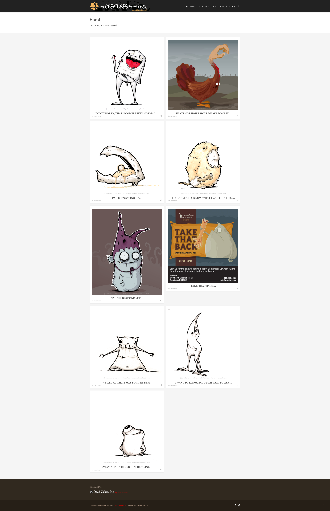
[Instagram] (238, 505)
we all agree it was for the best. (126, 382)
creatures (203, 6)
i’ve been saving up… (127, 198)
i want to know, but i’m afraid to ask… (203, 382)
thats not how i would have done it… (203, 113)
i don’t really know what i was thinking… (203, 198)
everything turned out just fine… (126, 467)
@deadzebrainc (121, 492)
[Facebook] (235, 505)
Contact (230, 6)
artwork (190, 6)
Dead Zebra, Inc (120, 505)
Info (221, 6)
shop (214, 6)
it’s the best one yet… (126, 298)
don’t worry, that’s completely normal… (127, 113)
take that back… (203, 286)
